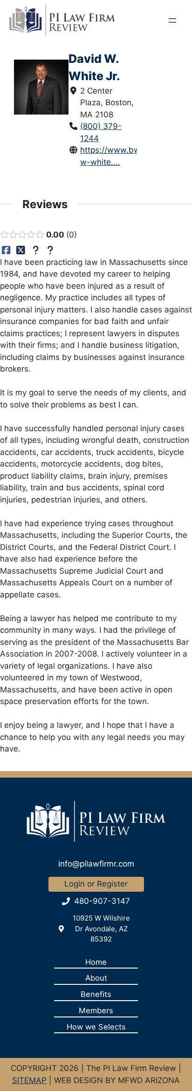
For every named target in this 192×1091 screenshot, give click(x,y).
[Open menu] (172, 20)
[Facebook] (6, 250)
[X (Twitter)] (21, 250)
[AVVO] (50, 250)
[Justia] (35, 250)
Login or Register (96, 883)
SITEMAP (29, 1080)
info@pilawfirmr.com (96, 863)
